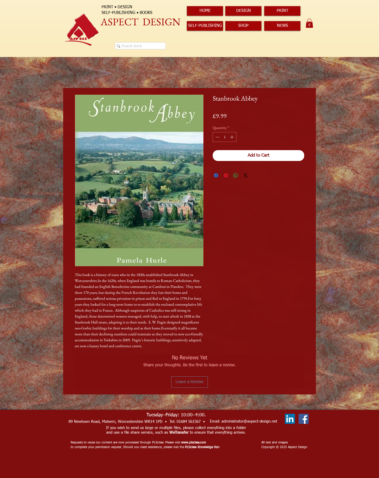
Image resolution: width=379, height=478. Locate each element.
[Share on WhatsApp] (236, 175)
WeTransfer (178, 432)
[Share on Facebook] (216, 175)
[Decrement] (216, 137)
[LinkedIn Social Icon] (290, 419)
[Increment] (232, 137)
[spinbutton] (224, 137)
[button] (309, 23)
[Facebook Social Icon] (304, 419)
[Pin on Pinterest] (226, 175)
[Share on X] (245, 175)
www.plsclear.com (193, 442)
